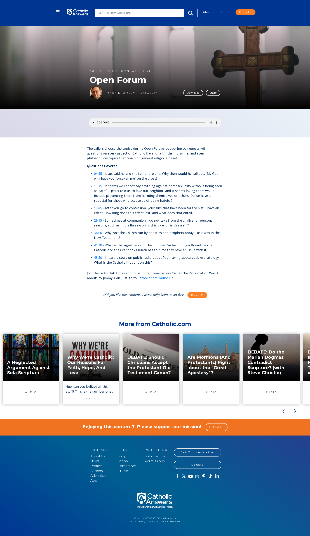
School (123, 461)
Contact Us (152, 521)
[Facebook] (177, 476)
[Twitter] (183, 476)
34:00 (98, 233)
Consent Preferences (170, 521)
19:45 (98, 208)
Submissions (155, 456)
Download (193, 92)
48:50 (98, 257)
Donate (245, 12)
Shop (224, 12)
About (208, 12)
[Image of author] (96, 92)
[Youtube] (190, 476)
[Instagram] (197, 476)
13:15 (98, 186)
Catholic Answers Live (128, 70)
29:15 (98, 220)
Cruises (124, 471)
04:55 (98, 173)
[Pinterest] (203, 476)
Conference (127, 466)
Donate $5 (197, 295)
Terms (133, 521)
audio (95, 70)
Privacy (141, 521)
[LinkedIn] (217, 476)
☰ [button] (58, 11)
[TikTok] (210, 476)
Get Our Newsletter (197, 452)
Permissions (155, 461)
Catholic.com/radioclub (155, 278)
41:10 (98, 245)
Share (213, 92)
